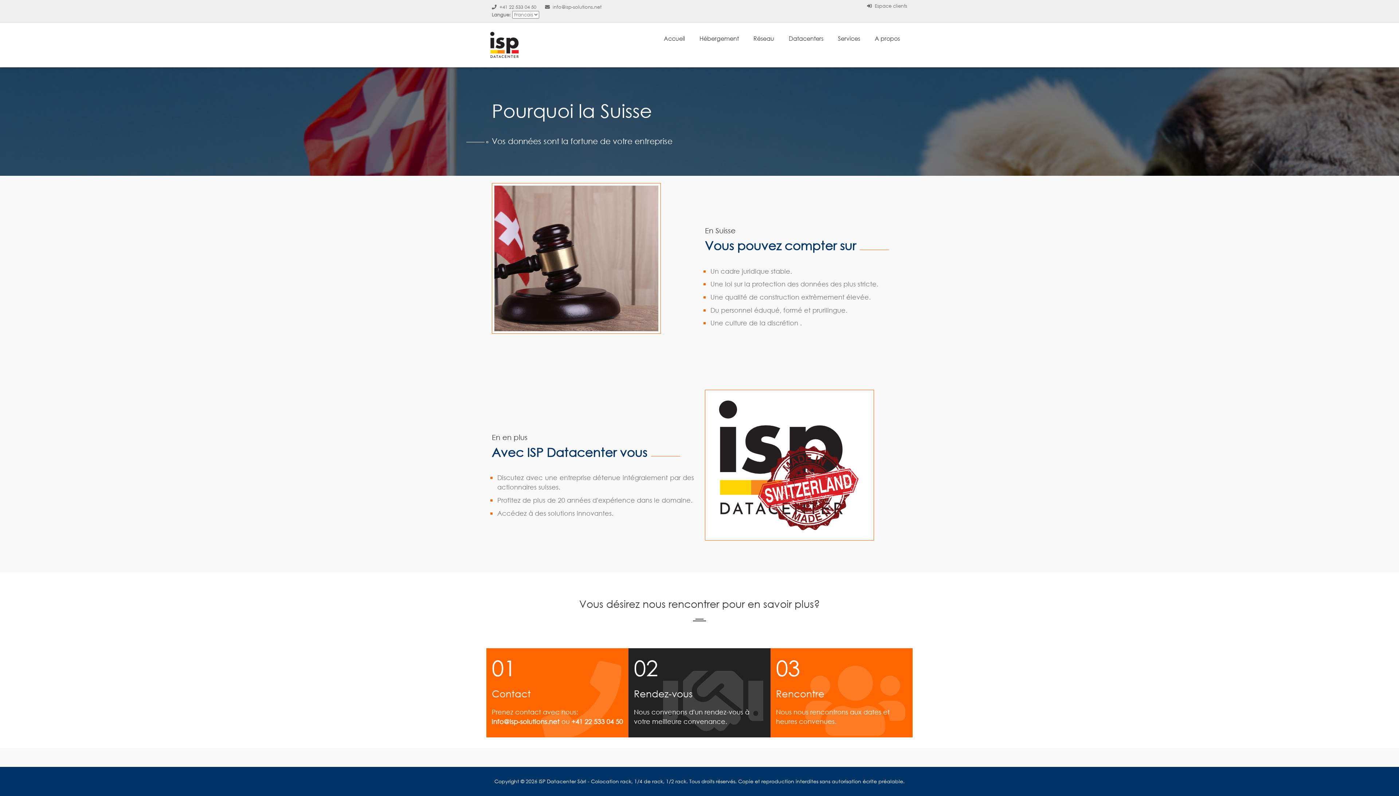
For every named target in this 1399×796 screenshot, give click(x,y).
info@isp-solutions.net (576, 7)
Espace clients (890, 6)
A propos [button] (887, 38)
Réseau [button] (763, 38)
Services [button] (849, 38)
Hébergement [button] (719, 38)
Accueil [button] (674, 38)
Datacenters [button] (806, 38)
